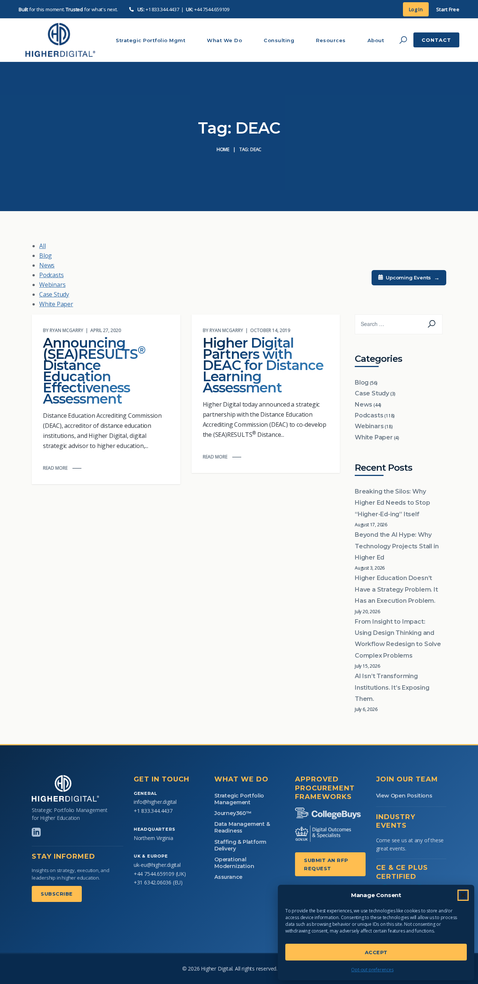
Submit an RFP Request (326, 864)
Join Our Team (407, 779)
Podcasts (51, 275)
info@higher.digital (155, 801)
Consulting (279, 40)
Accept (376, 952)
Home (223, 149)
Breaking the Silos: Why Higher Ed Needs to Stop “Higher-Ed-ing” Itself (392, 503)
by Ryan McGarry (63, 330)
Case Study (54, 294)
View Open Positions (404, 795)
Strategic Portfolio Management (239, 799)
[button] (463, 895)
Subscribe (57, 894)
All (42, 246)
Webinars (52, 285)
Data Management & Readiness (242, 827)
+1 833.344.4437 (162, 9)
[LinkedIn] (36, 832)
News (47, 265)
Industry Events (395, 821)
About (375, 40)
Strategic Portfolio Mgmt (150, 40)
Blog (45, 255)
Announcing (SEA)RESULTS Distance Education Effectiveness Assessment (94, 371)
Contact (436, 40)
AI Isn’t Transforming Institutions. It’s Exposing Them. (392, 687)
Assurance (228, 877)
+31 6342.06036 (152, 882)
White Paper (56, 304)
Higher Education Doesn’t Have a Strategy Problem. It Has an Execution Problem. (396, 589)
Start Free (447, 9)
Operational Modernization (234, 862)
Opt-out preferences (372, 969)
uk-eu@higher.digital (157, 864)
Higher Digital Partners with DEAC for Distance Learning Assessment (263, 365)
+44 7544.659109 (211, 9)
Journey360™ (233, 813)
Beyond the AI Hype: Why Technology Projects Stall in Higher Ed (396, 546)
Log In (416, 9)
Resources (331, 40)
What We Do (224, 40)
